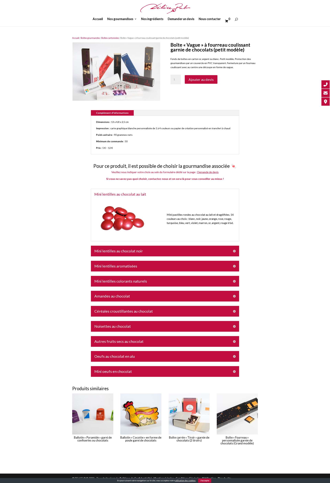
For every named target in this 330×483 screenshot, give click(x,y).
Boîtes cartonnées (110, 38)
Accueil (98, 19)
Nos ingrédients (152, 19)
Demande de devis (208, 172)
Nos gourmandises (120, 19)
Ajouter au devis (201, 79)
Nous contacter (210, 19)
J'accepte (204, 480)
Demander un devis (181, 19)
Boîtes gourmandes (90, 38)
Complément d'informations (112, 112)
